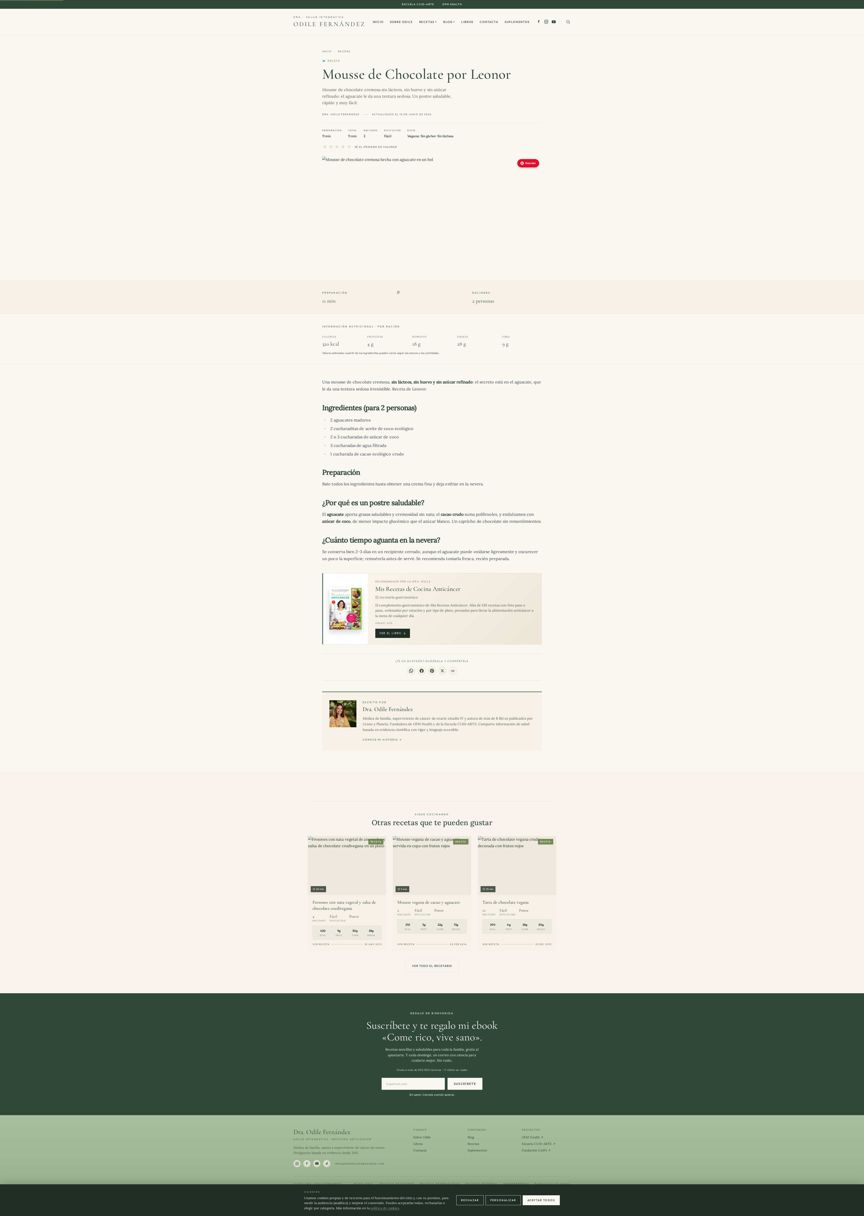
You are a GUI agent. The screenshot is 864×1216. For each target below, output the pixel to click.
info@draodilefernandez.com (359, 1163)
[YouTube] (554, 22)
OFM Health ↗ (532, 1137)
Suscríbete (465, 1083)
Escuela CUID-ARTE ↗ (539, 1144)
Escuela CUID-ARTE (418, 4)
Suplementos (517, 22)
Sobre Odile (401, 22)
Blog (449, 22)
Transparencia (516, 1183)
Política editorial (481, 1183)
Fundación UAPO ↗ (536, 1150)
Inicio (378, 22)
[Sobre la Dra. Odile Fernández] (342, 713)
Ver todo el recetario (432, 966)
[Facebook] (539, 22)
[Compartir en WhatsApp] (411, 671)
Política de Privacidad (440, 1183)
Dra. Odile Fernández (388, 709)
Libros (467, 22)
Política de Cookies (397, 1183)
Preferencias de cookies (553, 1183)
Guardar (530, 163)
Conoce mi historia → (382, 739)
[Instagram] (546, 22)
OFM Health (452, 4)
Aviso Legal (363, 1183)
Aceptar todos (541, 1200)
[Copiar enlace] (453, 671)
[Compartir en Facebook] (421, 671)
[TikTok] (326, 1163)
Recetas (428, 22)
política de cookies (385, 1208)
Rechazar (470, 1200)
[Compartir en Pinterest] (432, 671)
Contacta (489, 22)
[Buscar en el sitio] (568, 22)
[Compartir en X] (442, 671)
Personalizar (503, 1200)
